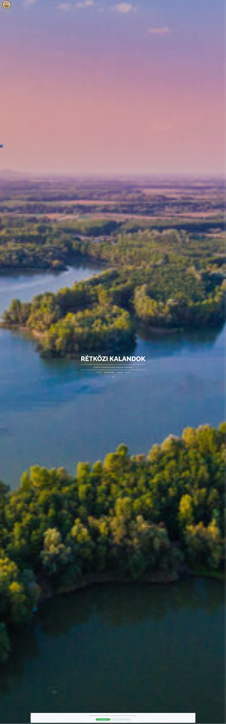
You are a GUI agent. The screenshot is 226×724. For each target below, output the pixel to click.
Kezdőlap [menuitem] (99, 372)
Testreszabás (134, 715)
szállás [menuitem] (127, 372)
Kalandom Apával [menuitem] (109, 372)
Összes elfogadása (103, 719)
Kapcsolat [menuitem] (120, 372)
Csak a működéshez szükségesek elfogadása (121, 719)
